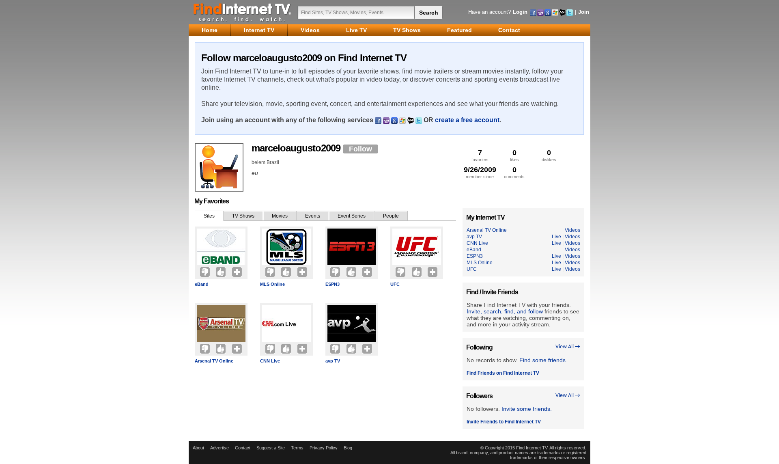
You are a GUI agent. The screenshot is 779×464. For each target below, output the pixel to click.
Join (583, 12)
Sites (209, 216)
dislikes (549, 155)
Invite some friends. (526, 409)
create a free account (467, 120)
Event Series (352, 216)
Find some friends (542, 360)
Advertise (219, 447)
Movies (280, 216)
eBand (202, 284)
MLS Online (272, 284)
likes (514, 155)
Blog (348, 447)
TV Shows (243, 216)
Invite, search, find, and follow (505, 311)
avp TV (332, 360)
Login (520, 12)
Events (312, 216)
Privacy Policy (324, 447)
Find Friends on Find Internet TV (503, 373)
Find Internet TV (243, 12)
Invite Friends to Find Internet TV (504, 422)
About (198, 447)
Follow (360, 149)
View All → (567, 347)
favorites (479, 155)
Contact (242, 447)
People (391, 216)
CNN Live (270, 360)
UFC (395, 284)
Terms (297, 447)
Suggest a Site (270, 447)
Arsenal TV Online (214, 360)
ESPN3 (332, 284)
